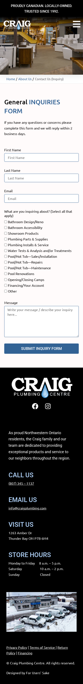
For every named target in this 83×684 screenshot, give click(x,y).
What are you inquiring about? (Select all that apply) (38, 213)
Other (12, 291)
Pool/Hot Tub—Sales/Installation (32, 256)
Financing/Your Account (26, 285)
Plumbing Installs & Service (28, 245)
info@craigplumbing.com (27, 508)
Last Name (12, 170)
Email (8, 191)
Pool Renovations (21, 273)
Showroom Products (23, 233)
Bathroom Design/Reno (25, 222)
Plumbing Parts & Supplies (28, 239)
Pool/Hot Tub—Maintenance (29, 268)
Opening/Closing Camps (26, 279)
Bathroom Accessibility (25, 227)
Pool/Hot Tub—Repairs (25, 262)
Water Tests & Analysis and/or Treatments (40, 250)
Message (11, 302)
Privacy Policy (16, 647)
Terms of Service (42, 647)
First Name (12, 150)
